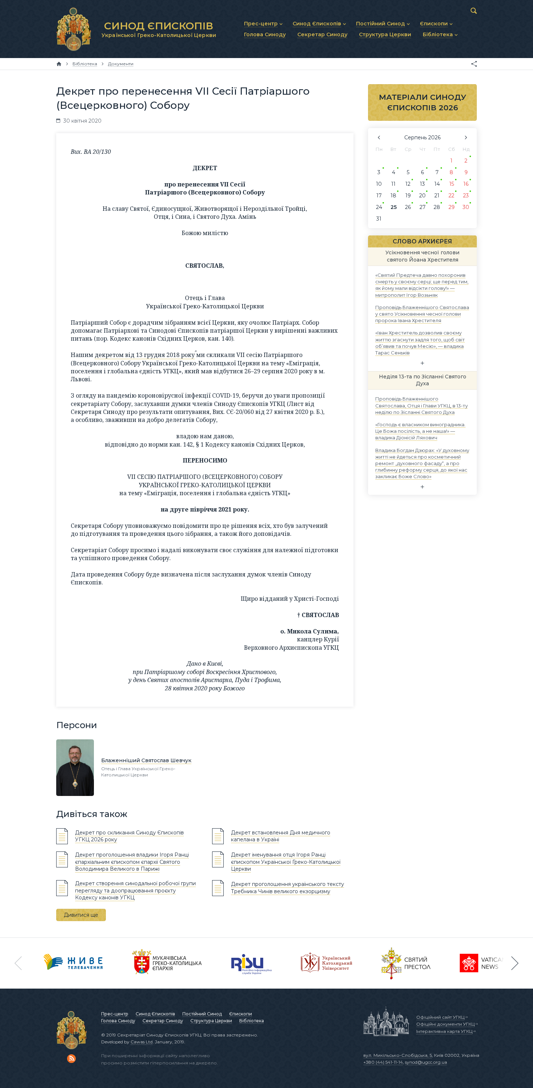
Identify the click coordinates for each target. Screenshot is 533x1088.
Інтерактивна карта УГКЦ (444, 1031)
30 (466, 207)
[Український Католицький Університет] (326, 963)
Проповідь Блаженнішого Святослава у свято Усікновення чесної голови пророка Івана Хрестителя (422, 313)
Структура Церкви (211, 1020)
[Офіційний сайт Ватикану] (406, 963)
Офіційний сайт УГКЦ (440, 1017)
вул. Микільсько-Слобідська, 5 (397, 1055)
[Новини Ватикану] (483, 963)
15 (451, 184)
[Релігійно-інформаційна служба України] (251, 963)
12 (407, 184)
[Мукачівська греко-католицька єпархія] (167, 963)
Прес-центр (114, 1014)
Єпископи (240, 1014)
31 (378, 218)
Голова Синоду (118, 1020)
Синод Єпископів (155, 1014)
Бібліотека (251, 1020)
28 (437, 207)
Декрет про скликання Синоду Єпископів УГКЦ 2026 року (129, 836)
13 (422, 184)
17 (379, 195)
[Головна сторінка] (59, 64)
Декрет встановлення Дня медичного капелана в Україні (280, 836)
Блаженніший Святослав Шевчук (146, 760)
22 (451, 195)
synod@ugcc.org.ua (426, 1062)
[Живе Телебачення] (73, 963)
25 (394, 207)
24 (379, 207)
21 (436, 195)
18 (393, 195)
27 (423, 207)
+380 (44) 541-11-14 (383, 1062)
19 (408, 195)
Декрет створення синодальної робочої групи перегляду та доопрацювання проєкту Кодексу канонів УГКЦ (135, 890)
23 (466, 195)
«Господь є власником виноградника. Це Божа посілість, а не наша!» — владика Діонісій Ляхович (420, 431)
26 (408, 207)
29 (452, 207)
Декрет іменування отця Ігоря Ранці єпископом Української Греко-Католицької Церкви (285, 861)
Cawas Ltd (142, 1041)
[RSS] (71, 1058)
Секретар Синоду (162, 1020)
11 (393, 184)
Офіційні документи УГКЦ (445, 1024)
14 (437, 184)
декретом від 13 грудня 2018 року (145, 355)
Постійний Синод (202, 1014)
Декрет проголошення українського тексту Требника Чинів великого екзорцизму (287, 888)
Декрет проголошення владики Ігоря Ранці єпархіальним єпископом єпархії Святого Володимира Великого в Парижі (132, 861)
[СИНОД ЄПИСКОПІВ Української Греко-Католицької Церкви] (73, 29)
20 (422, 195)
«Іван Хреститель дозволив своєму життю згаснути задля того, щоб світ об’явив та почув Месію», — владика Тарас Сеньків (420, 343)
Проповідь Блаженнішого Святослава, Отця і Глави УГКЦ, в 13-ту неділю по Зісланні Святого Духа (421, 405)
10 (379, 184)
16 (465, 184)
